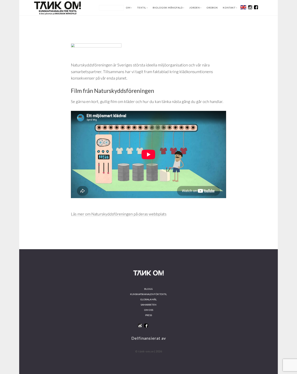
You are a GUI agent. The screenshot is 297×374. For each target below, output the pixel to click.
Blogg (148, 288)
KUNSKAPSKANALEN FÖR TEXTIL (148, 294)
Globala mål (148, 299)
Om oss (148, 309)
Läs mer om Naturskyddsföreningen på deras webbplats (118, 213)
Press (148, 315)
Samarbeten (148, 304)
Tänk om (57, 8)
